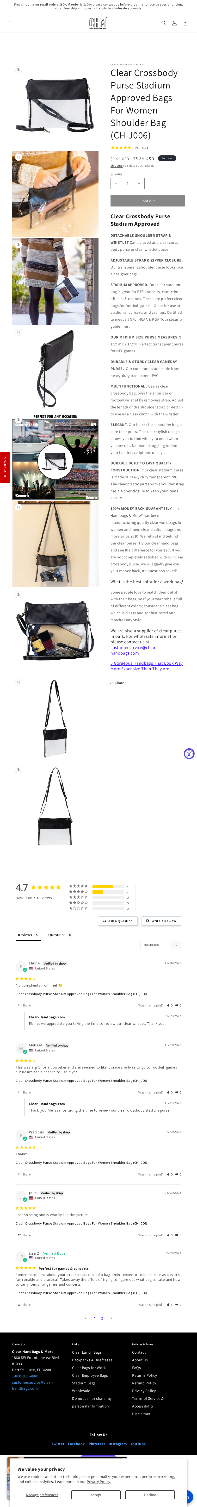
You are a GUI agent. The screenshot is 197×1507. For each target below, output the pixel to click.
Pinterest (97, 1443)
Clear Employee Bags (90, 1375)
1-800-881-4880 (25, 1376)
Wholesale (81, 1390)
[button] (10, 23)
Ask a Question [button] (120, 921)
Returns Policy (144, 1375)
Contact (139, 1352)
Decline (150, 1494)
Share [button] (119, 683)
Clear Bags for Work (89, 1367)
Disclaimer (141, 1413)
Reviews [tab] (25, 934)
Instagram (118, 1443)
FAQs (136, 1367)
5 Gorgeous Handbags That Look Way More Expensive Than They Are (147, 665)
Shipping (117, 165)
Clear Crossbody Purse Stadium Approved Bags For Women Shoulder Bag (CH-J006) (81, 994)
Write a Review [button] (164, 921)
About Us (140, 1360)
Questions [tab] (56, 934)
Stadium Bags (84, 1383)
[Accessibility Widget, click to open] (189, 753)
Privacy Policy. (99, 1481)
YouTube (138, 1443)
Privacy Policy (144, 1390)
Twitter (57, 1443)
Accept (96, 1494)
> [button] (112, 1318)
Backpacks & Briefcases (92, 1360)
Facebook (76, 1443)
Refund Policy (144, 1383)
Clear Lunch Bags (87, 1352)
